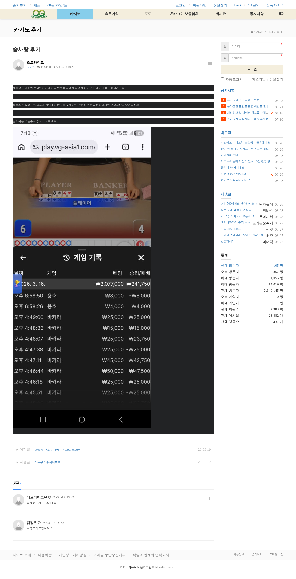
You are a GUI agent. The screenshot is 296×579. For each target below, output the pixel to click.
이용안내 (238, 554)
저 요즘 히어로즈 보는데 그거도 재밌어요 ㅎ (248, 216)
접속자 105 (274, 5)
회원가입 (200, 5)
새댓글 (226, 194)
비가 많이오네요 (231, 155)
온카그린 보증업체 (184, 14)
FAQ (237, 5)
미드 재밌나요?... (231, 228)
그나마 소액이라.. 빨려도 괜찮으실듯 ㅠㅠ (246, 235)
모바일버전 (276, 554)
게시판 (221, 14)
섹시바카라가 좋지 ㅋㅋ (235, 222)
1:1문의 (253, 5)
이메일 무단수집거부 (109, 555)
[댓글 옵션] (209, 498)
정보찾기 (220, 5)
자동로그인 (234, 79)
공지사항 (257, 14)
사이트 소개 (22, 555)
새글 (37, 5)
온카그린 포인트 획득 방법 (241, 100)
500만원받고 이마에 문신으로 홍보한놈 (59, 449)
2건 (31, 67)
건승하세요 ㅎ (229, 241)
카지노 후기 (275, 32)
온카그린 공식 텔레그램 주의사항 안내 (248, 118)
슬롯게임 (112, 14)
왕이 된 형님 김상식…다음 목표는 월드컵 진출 (249, 148)
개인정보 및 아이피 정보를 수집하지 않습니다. (253, 112)
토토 (148, 14)
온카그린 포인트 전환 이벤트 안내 (246, 106)
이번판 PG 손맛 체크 (233, 173)
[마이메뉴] (281, 14)
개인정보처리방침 (72, 555)
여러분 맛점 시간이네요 (235, 180)
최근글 (226, 133)
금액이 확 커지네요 (232, 167)
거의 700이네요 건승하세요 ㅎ (239, 203)
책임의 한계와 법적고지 (151, 555)
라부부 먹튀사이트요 (47, 462)
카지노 (75, 14)
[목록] (210, 63)
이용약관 (45, 555)
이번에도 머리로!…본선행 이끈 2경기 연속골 (248, 142)
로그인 (180, 5)
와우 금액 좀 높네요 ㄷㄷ (236, 210)
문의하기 (256, 554)
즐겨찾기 (20, 5)
